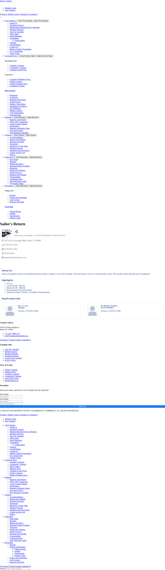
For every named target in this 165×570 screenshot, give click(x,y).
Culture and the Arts (17, 153)
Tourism (8, 495)
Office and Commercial (19, 122)
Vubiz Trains (14, 54)
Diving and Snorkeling (18, 558)
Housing (13, 162)
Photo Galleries (10, 91)
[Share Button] (16, 231)
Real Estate (14, 160)
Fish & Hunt (9, 207)
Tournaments (19, 553)
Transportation (15, 177)
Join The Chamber (17, 32)
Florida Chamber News (19, 475)
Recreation (9, 543)
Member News (15, 469)
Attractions (14, 144)
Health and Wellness (17, 170)
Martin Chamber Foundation (20, 49)
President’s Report (17, 25)
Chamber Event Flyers (18, 471)
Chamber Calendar (17, 462)
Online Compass (16, 473)
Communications (16, 179)
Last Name (4, 399)
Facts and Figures (16, 131)
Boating (13, 545)
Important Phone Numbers (20, 166)
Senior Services (16, 173)
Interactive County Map (19, 146)
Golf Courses (15, 560)
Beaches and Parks (17, 142)
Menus (9, 284)
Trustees (13, 43)
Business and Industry (18, 120)
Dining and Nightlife (17, 140)
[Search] (29, 569)
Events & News (11, 460)
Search (2, 569)
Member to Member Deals (20, 128)
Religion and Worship (18, 175)
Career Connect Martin (18, 124)
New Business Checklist (19, 133)
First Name (4, 394)
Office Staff (14, 34)
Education (13, 168)
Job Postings (14, 126)
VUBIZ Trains (15, 458)
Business (8, 477)
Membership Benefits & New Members (25, 27)
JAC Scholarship (16, 51)
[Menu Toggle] (1, 17)
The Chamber (10, 425)
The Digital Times (16, 183)
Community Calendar (18, 464)
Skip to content (5, 1)
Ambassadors (19, 41)
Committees (14, 38)
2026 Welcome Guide (18, 181)
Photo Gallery (15, 466)
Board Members (16, 36)
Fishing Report (20, 549)
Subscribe (82, 406)
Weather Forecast (16, 148)
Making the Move (16, 164)
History (12, 155)
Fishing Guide (19, 556)
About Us (13, 23)
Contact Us (14, 47)
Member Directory (17, 30)
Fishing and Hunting (17, 547)
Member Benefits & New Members (23, 432)
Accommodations (16, 137)
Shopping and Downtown (19, 150)
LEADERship (15, 45)
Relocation (9, 517)
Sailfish (17, 551)
